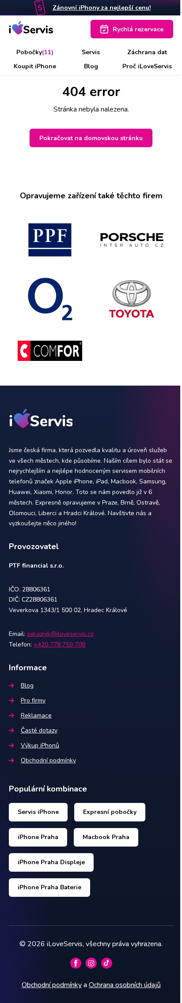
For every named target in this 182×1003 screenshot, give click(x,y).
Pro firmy (33, 700)
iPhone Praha (38, 837)
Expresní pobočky (109, 812)
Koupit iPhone (35, 66)
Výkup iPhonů (40, 745)
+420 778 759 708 (59, 644)
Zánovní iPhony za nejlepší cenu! (102, 8)
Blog (91, 66)
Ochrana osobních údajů (125, 985)
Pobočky (34, 52)
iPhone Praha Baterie (49, 887)
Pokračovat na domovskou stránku (91, 138)
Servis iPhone (38, 812)
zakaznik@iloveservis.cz (60, 634)
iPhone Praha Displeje (51, 862)
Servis (91, 52)
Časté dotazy (39, 730)
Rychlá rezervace (138, 29)
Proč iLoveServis (147, 66)
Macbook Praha (106, 837)
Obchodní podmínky (48, 760)
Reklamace (36, 715)
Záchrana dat (147, 52)
